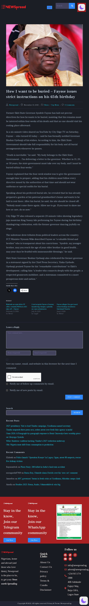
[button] (81, 7)
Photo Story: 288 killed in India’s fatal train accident (43, 467)
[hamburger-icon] (49, 7)
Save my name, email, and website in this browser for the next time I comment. (41, 366)
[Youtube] (65, 559)
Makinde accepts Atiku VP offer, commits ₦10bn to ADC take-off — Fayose (16, 306)
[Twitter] (70, 555)
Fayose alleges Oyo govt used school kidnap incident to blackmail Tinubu (67, 306)
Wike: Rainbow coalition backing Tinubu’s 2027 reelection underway (35, 441)
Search (9, 408)
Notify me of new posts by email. (26, 390)
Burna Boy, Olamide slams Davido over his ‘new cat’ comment (51, 473)
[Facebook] (65, 555)
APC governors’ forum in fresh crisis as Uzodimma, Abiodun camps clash (49, 478)
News (46, 105)
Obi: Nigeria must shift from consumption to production (29, 444)
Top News (55, 105)
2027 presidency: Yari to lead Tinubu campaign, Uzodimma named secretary (38, 426)
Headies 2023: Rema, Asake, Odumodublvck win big (38, 484)
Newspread (13, 105)
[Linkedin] (70, 559)
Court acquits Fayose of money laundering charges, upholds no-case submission (43, 306)
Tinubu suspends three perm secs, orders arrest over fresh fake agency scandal (39, 430)
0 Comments (70, 105)
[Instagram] (75, 555)
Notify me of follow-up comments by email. (32, 383)
